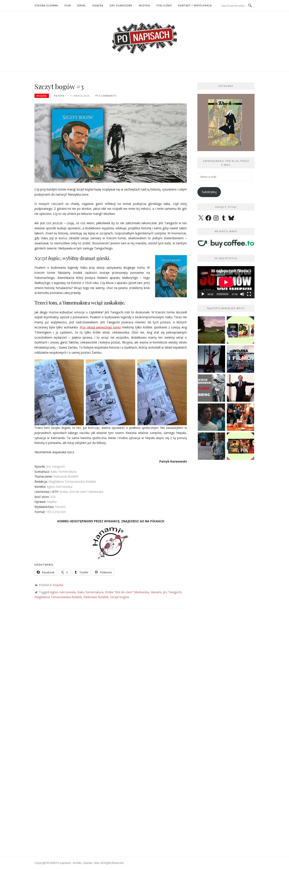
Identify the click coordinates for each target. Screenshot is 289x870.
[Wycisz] (242, 294)
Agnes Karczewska (63, 592)
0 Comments (107, 95)
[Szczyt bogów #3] (110, 143)
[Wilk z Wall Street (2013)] (240, 388)
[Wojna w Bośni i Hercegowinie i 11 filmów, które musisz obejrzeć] (240, 359)
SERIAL (81, 5)
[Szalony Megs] (240, 417)
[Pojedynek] (211, 330)
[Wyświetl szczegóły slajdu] (226, 122)
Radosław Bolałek (96, 597)
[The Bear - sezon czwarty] (211, 417)
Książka (42, 95)
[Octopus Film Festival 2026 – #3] (240, 330)
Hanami (156, 592)
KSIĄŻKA (97, 5)
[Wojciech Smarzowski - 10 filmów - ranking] (211, 388)
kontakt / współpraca (195, 5)
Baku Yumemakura (90, 592)
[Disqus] (110, 675)
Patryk (59, 95)
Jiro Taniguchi (172, 592)
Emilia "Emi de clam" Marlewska (127, 592)
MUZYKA (144, 5)
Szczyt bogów (119, 597)
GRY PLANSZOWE (121, 5)
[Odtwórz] (203, 294)
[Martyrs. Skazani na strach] (211, 359)
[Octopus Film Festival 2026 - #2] (240, 446)
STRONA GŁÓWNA (46, 5)
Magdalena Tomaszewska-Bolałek (58, 597)
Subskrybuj (209, 192)
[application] (226, 282)
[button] (59, 392)
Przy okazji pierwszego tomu (100, 327)
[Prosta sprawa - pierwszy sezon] (211, 446)
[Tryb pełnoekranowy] (249, 294)
